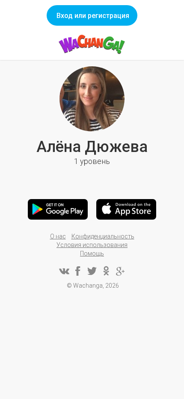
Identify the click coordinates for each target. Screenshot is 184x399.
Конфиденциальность (102, 236)
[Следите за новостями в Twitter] (92, 271)
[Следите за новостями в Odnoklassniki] (106, 271)
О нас (58, 236)
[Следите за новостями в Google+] (120, 271)
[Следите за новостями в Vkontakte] (63, 271)
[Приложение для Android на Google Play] (58, 209)
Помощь (92, 253)
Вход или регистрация (92, 16)
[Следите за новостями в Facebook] (77, 271)
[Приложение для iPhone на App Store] (126, 209)
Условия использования (92, 244)
